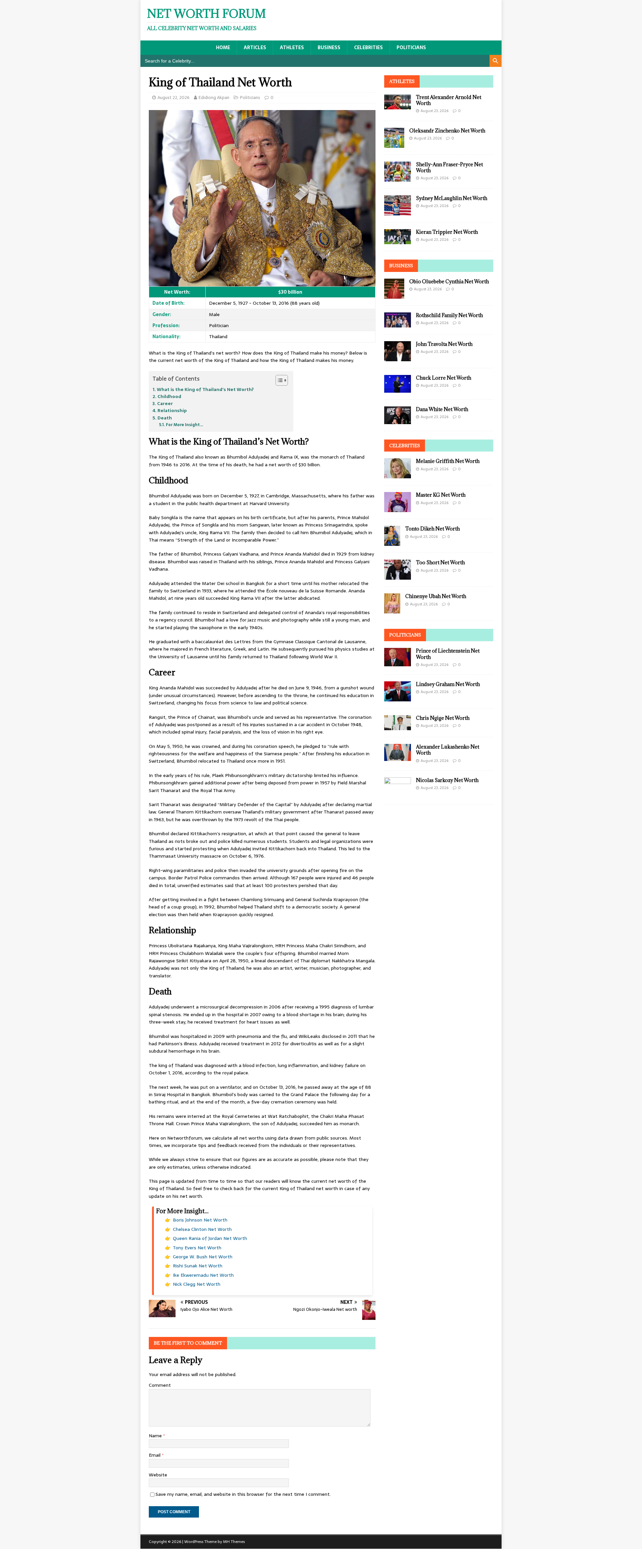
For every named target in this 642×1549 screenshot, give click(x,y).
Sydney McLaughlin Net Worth (451, 198)
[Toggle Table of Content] (278, 380)
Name (156, 1435)
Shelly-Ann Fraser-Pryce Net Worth (449, 167)
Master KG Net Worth (440, 495)
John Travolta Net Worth (444, 344)
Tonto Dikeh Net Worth (432, 528)
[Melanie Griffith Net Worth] (397, 474)
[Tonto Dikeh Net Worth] (392, 542)
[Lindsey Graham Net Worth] (397, 697)
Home (223, 47)
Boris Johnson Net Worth (200, 1220)
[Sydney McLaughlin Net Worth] (397, 211)
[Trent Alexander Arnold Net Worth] (397, 105)
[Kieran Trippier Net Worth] (397, 240)
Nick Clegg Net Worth (196, 1284)
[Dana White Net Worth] (397, 420)
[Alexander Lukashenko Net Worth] (397, 757)
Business (329, 47)
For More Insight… (184, 424)
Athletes (292, 47)
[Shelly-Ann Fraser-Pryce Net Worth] (397, 177)
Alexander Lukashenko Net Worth (447, 750)
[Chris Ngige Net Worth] (397, 726)
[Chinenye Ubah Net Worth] (392, 609)
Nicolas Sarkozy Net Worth (447, 780)
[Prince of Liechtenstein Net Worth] (397, 662)
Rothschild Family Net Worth (449, 315)
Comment (160, 1385)
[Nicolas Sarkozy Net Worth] (397, 793)
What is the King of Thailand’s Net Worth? (205, 389)
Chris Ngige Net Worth (442, 718)
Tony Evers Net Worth (197, 1247)
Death (164, 417)
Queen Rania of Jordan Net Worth (210, 1238)
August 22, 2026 (173, 97)
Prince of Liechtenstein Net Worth (447, 654)
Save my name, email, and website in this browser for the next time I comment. (243, 1494)
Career (165, 403)
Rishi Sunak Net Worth (197, 1265)
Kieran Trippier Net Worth (447, 232)
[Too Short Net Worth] (397, 576)
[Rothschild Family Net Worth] (397, 323)
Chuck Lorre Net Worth (443, 378)
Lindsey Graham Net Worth (448, 684)
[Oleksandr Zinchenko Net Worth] (394, 144)
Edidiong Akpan (214, 97)
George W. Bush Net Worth (202, 1256)
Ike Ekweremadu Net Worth (203, 1275)
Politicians (411, 47)
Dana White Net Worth (442, 409)
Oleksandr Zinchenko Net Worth (447, 130)
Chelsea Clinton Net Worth (202, 1229)
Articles (255, 47)
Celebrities (368, 47)
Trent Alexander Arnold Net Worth (448, 100)
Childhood (169, 396)
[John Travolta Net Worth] (397, 357)
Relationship (172, 410)
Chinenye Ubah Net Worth (435, 596)
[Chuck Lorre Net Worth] (397, 388)
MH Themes (234, 1541)
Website (158, 1474)
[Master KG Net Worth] (397, 508)
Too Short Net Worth (440, 562)
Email (155, 1455)
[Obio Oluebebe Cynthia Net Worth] (394, 294)
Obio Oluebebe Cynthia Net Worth (449, 281)
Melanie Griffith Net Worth (447, 461)
